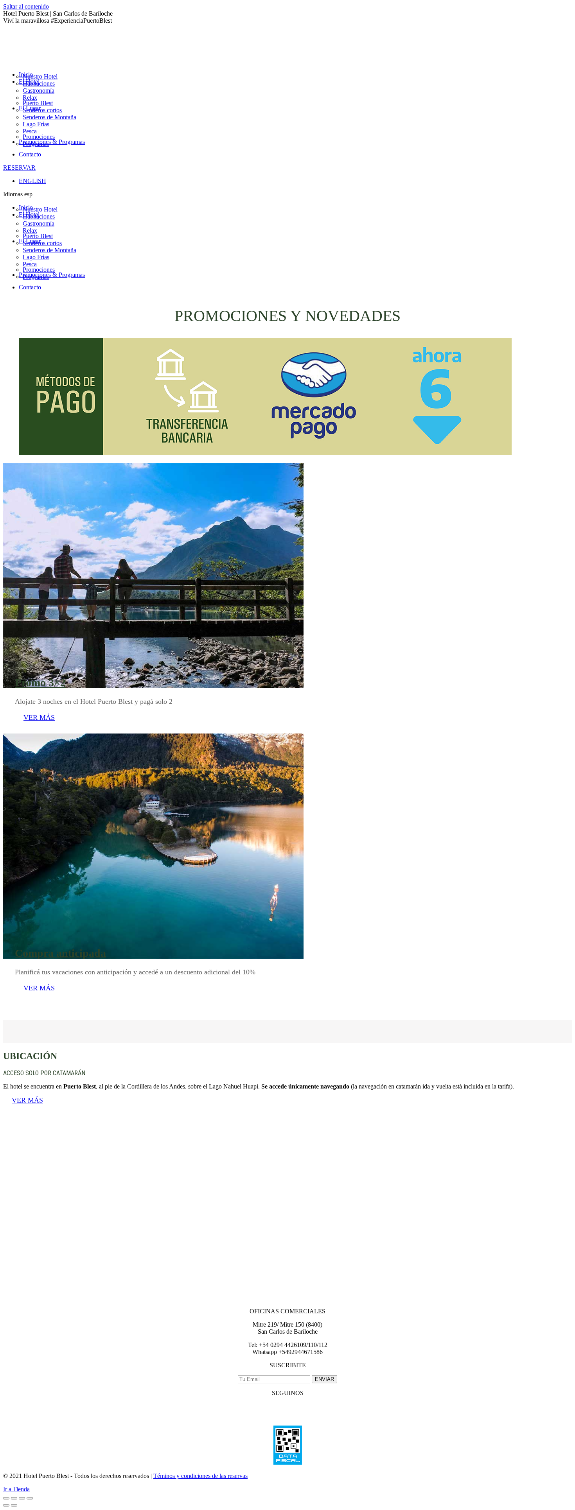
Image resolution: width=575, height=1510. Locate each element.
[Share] (14, 1498)
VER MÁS (39, 717)
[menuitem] (40, 76)
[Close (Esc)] (6, 1498)
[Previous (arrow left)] (6, 1505)
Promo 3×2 (40, 682)
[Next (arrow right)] (14, 1505)
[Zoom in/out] (30, 1498)
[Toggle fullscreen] (22, 1498)
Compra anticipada (60, 953)
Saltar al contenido (26, 6)
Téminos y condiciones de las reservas (200, 1475)
